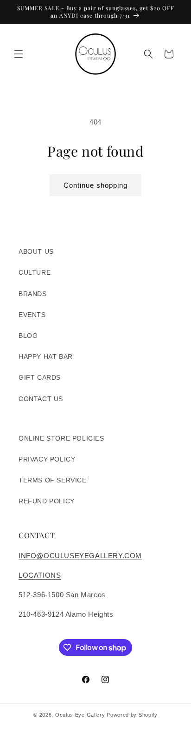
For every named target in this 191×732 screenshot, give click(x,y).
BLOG (28, 335)
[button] (18, 54)
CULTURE (35, 272)
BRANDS (33, 293)
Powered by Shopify (132, 715)
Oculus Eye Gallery (80, 715)
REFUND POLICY (47, 501)
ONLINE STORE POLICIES (61, 438)
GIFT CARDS (40, 377)
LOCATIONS (40, 575)
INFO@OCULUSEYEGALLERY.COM (80, 556)
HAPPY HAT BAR (46, 356)
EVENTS (32, 314)
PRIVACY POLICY (47, 459)
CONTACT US (41, 398)
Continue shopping (95, 185)
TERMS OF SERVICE (53, 480)
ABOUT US (36, 251)
